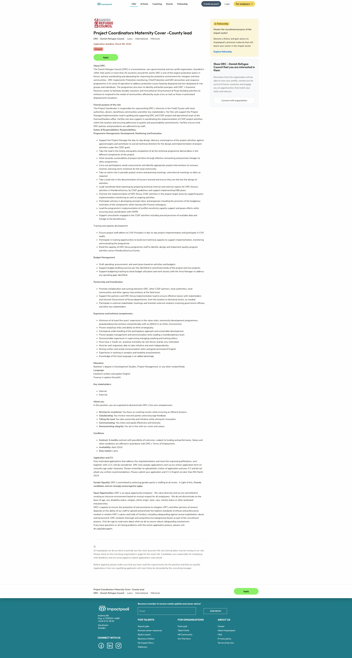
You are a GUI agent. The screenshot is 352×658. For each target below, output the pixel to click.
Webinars (142, 646)
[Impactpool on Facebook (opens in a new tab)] (101, 649)
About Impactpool (226, 630)
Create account (211, 3)
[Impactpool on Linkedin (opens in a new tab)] (109, 649)
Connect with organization (234, 100)
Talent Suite (183, 630)
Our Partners (184, 638)
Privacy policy (224, 638)
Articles (144, 3)
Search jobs (143, 626)
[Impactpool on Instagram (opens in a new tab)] (118, 649)
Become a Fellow (146, 638)
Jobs (133, 3)
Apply (106, 57)
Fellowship (182, 3)
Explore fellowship (223, 51)
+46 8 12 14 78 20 (106, 621)
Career (221, 626)
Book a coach (144, 634)
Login (227, 3)
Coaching (157, 3)
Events (169, 3)
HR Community (185, 634)
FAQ (220, 634)
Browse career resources (150, 630)
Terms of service (226, 642)
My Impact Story (146, 642)
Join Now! (215, 611)
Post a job (182, 626)
